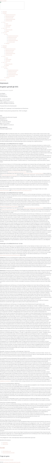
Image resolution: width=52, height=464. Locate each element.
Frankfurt (7, 43)
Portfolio (4, 13)
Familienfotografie (9, 17)
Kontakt (7, 31)
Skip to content (3, 0)
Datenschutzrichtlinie (4, 190)
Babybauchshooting (9, 16)
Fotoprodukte (8, 25)
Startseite (5, 11)
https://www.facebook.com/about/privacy (17, 171)
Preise (6, 23)
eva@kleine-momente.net (5, 381)
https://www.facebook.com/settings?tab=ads (33, 173)
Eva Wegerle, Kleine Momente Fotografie (11, 462)
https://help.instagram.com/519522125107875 (21, 190)
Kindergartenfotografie (10, 19)
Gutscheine (7, 26)
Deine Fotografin (8, 29)
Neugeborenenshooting (10, 14)
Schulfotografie (8, 20)
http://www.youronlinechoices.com (9, 174)
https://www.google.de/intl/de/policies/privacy (10, 255)
